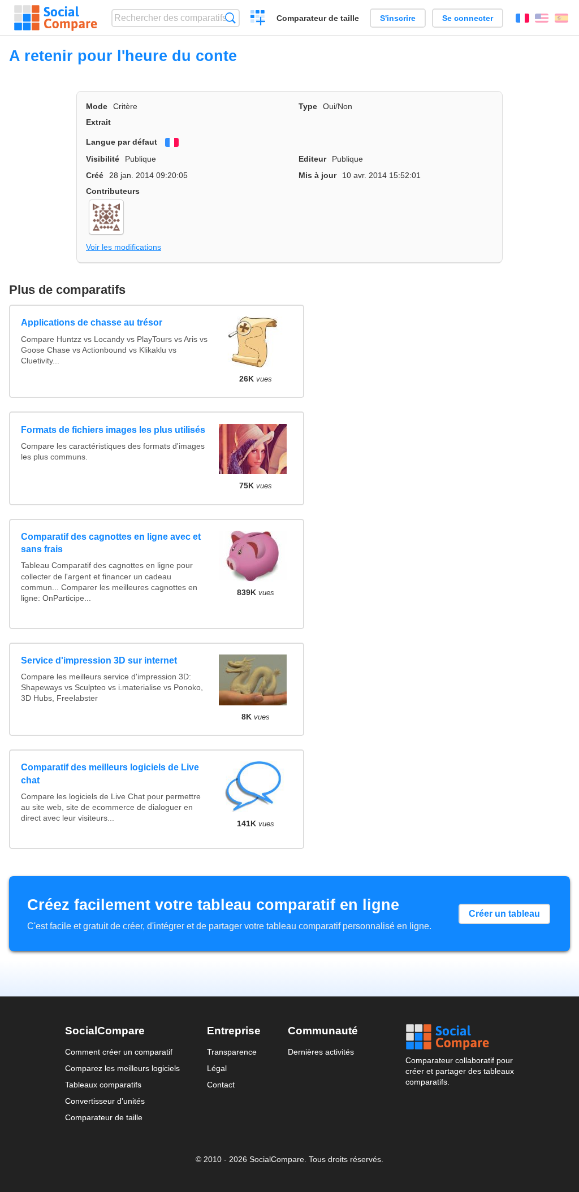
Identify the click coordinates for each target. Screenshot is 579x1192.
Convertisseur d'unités (105, 1101)
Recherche (230, 17)
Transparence (232, 1051)
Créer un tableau (504, 913)
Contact (221, 1084)
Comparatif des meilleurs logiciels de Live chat (110, 773)
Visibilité (102, 158)
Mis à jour (317, 175)
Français (522, 18)
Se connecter (467, 18)
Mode (96, 106)
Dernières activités (321, 1051)
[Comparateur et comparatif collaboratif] (55, 18)
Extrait (98, 122)
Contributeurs (113, 191)
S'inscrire (398, 18)
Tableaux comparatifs (103, 1084)
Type (308, 106)
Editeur (312, 158)
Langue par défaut (121, 141)
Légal (217, 1068)
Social (459, 1037)
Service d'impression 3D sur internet (99, 660)
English (541, 18)
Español (561, 18)
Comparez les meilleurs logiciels (122, 1068)
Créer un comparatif (258, 19)
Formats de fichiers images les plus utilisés (113, 430)
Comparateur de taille (317, 18)
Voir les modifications (123, 247)
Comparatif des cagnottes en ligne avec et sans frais (111, 543)
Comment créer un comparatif (118, 1051)
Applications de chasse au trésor (91, 322)
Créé (94, 175)
